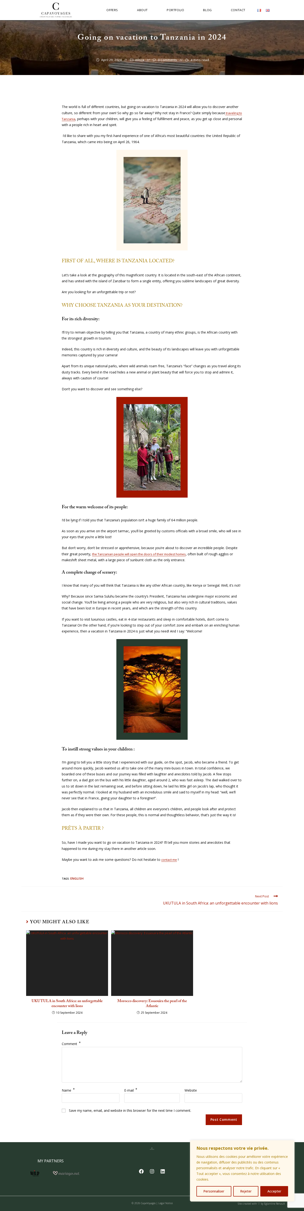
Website (191, 1090)
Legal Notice (165, 1203)
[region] (242, 1171)
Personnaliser (213, 1191)
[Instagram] (152, 1171)
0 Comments (167, 60)
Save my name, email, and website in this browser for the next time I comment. (130, 1110)
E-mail (130, 1090)
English (77, 878)
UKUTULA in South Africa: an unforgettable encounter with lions (67, 1003)
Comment (71, 1043)
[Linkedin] (162, 1171)
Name (68, 1090)
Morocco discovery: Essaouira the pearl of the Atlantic (152, 1003)
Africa (139, 60)
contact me (169, 860)
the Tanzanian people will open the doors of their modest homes (139, 554)
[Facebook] (141, 1171)
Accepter (274, 1191)
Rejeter (246, 1191)
